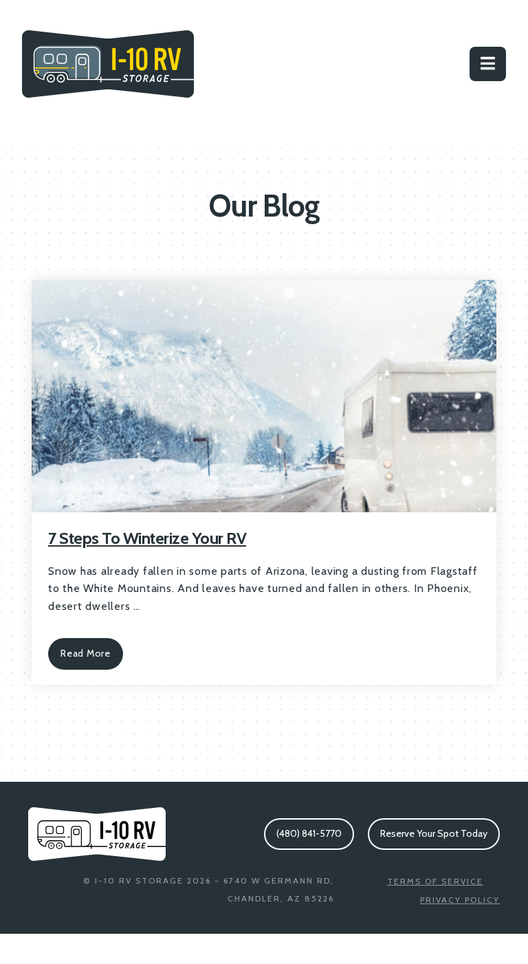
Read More (85, 653)
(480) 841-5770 (309, 833)
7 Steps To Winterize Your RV (147, 538)
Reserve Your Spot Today (433, 833)
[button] (488, 64)
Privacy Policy (460, 900)
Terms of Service (435, 881)
